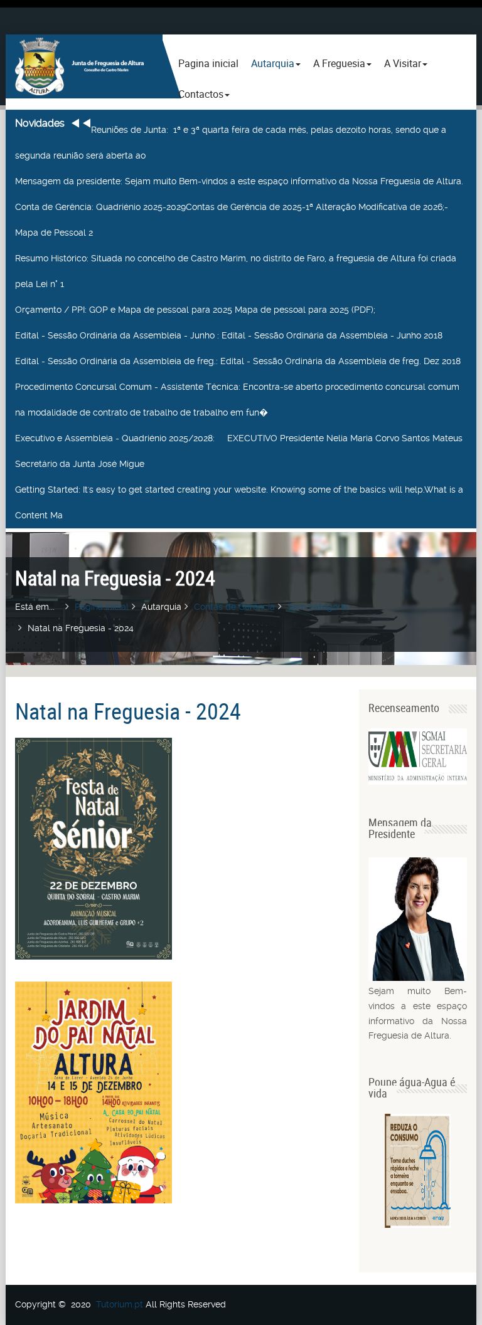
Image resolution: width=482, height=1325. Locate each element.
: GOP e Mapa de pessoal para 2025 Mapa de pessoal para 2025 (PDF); (195, 310)
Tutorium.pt (119, 1304)
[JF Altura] (84, 66)
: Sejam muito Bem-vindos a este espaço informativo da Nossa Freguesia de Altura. (239, 181)
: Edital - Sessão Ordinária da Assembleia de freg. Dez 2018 (238, 361)
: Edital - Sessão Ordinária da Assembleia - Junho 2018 (228, 335)
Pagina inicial (208, 63)
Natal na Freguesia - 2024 (128, 711)
